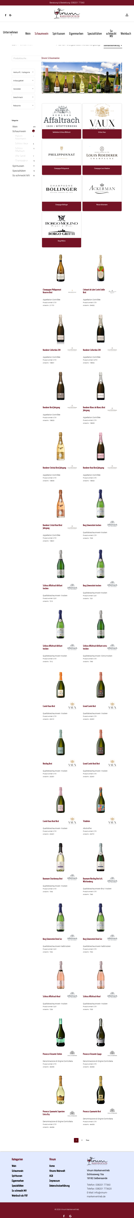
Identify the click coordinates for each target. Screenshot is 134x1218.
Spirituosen (18, 166)
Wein (15, 126)
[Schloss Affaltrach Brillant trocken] (60, 564)
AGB (51, 1175)
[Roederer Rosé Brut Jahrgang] (101, 446)
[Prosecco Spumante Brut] (101, 1090)
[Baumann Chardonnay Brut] (60, 857)
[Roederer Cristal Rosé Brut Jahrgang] (60, 504)
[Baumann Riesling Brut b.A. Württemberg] (101, 857)
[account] (127, 15)
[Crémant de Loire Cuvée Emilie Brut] (101, 268)
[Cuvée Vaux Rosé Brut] (60, 799)
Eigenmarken (18, 1180)
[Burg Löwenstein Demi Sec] (60, 917)
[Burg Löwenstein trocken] (101, 504)
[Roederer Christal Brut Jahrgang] (60, 446)
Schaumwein (19, 131)
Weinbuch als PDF (20, 1195)
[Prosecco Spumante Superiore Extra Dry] (60, 1090)
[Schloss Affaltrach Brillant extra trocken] (101, 624)
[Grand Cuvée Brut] (101, 684)
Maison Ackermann (20, 137)
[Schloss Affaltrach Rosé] (60, 975)
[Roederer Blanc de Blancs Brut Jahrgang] (101, 386)
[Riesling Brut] (60, 742)
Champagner (21, 160)
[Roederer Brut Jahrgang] (60, 386)
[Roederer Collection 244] (60, 328)
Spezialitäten (19, 170)
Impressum (54, 1180)
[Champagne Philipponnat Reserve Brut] (60, 268)
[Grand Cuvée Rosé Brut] (101, 742)
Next (87, 1140)
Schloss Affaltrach (20, 149)
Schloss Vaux (21, 143)
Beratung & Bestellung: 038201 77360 (67, 2)
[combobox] (113, 45)
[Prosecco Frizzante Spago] (101, 1032)
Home (52, 1165)
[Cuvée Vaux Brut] (60, 684)
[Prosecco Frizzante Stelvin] (60, 1032)
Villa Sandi (20, 156)
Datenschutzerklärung (59, 1185)
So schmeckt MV (21, 175)
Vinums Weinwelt (57, 1170)
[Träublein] (101, 799)
